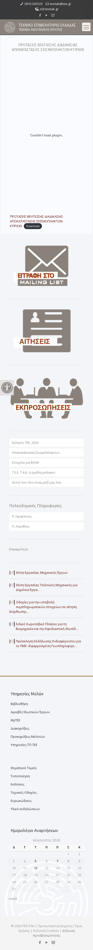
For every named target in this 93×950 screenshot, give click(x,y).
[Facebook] (40, 15)
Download (32, 226)
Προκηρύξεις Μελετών (28, 736)
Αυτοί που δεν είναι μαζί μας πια (36, 482)
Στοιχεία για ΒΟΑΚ (25, 462)
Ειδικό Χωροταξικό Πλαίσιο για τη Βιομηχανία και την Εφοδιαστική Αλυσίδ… (47, 626)
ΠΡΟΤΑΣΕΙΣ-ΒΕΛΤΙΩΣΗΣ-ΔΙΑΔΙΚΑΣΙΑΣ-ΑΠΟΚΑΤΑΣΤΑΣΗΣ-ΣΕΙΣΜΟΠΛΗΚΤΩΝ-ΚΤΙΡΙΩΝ (37, 221)
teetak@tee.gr (60, 3)
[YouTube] (46, 15)
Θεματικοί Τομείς (24, 768)
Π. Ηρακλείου (22, 516)
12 (35, 868)
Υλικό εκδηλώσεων (25, 809)
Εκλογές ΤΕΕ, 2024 (25, 442)
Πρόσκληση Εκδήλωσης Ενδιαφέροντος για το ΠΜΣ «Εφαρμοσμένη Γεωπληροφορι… (48, 643)
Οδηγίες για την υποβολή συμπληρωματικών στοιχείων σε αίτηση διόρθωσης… (43, 607)
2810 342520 (33, 3)
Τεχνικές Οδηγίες (24, 792)
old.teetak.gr (49, 9)
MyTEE (15, 720)
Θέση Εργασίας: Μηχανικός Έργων (41, 572)
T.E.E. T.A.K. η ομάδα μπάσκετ (33, 472)
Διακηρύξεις (20, 728)
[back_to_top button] (83, 940)
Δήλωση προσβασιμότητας (54, 933)
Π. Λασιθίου (21, 526)
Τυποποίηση (20, 776)
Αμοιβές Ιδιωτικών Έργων (30, 712)
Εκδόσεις (17, 784)
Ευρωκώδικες (21, 800)
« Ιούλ (12, 898)
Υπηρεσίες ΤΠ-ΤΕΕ (24, 745)
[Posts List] (53, 15)
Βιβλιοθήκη (19, 704)
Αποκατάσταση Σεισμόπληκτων (36, 452)
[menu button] (86, 27)
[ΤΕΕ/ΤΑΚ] (10, 27)
